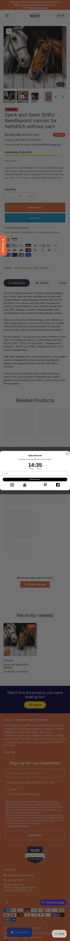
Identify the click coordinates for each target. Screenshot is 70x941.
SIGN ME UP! (35, 479)
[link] (12, 484)
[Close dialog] (67, 453)
